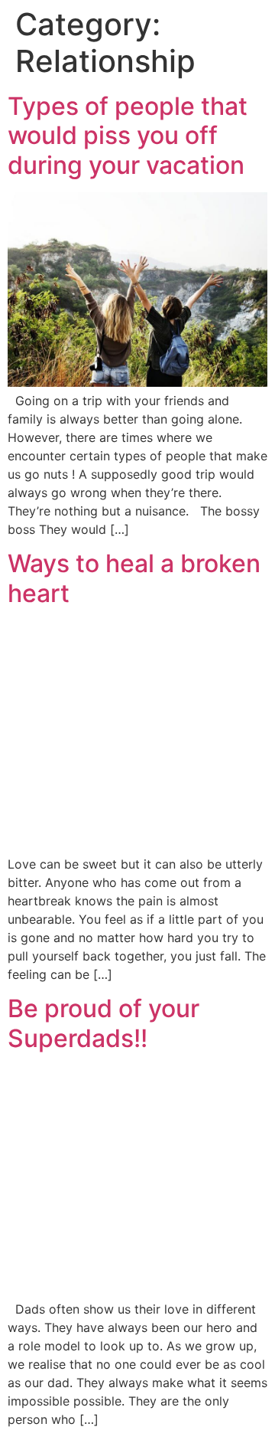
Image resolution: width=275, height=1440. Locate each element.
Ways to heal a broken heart (134, 577)
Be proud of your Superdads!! (103, 1022)
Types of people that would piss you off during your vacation (127, 135)
